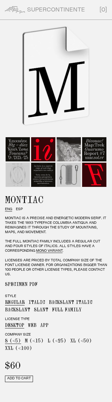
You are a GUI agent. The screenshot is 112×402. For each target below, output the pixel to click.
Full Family (67, 309)
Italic (36, 302)
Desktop (14, 325)
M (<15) (34, 340)
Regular (15, 302)
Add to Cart (19, 378)
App (44, 325)
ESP (19, 209)
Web (32, 325)
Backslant (17, 309)
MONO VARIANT (49, 251)
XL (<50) (81, 340)
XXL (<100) (18, 348)
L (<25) (57, 340)
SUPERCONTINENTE (56, 10)
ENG (8, 209)
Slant (41, 309)
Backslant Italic (70, 302)
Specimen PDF (21, 284)
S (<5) (13, 340)
